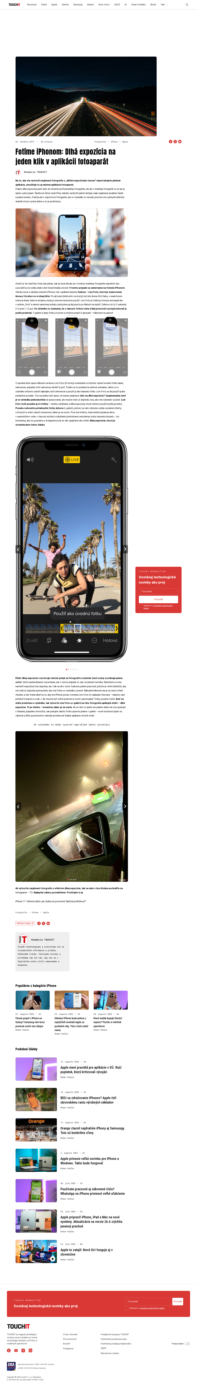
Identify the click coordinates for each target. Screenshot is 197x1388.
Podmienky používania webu (114, 1339)
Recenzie (31, 4)
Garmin (65, 4)
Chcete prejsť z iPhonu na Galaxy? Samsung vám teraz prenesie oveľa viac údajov (30, 1022)
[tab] (66, 669)
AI (126, 4)
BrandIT (67, 1344)
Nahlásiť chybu (24, 923)
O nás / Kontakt (70, 1334)
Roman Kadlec (22, 1030)
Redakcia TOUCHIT (35, 171)
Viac (163, 4)
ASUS (117, 4)
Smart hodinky (138, 4)
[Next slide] (125, 549)
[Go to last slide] (18, 549)
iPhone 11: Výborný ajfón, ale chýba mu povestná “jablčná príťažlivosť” (51, 901)
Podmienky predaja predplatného (116, 1344)
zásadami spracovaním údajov (152, 1308)
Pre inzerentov (70, 1339)
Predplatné (68, 1348)
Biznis (153, 4)
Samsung (77, 4)
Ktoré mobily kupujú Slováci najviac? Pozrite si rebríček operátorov (107, 1022)
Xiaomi (90, 4)
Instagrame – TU (24, 892)
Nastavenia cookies (110, 1353)
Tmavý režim (177, 1344)
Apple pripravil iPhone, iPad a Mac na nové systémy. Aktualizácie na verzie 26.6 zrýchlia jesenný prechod (91, 1221)
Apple (54, 4)
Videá (44, 4)
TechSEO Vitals (37, 1380)
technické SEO (14, 1380)
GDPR (103, 1348)
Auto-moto (104, 4)
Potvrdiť (158, 599)
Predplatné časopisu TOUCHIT (115, 1334)
